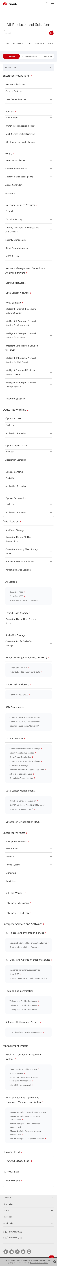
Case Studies (40, 43)
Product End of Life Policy (15, 43)
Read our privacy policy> (39, 1263)
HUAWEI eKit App (15, 1232)
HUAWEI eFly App (15, 1238)
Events (30, 43)
